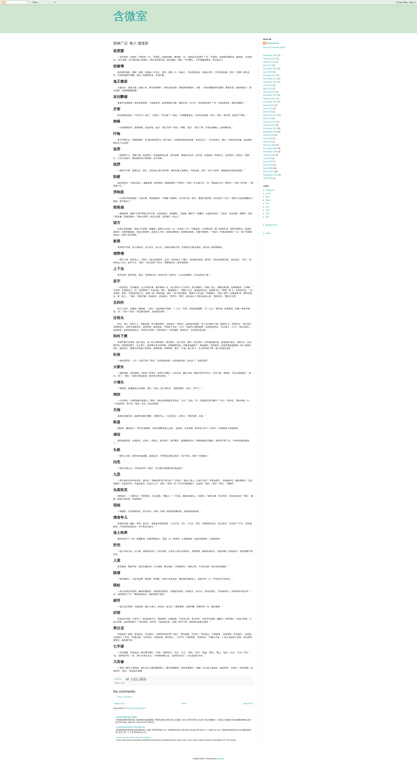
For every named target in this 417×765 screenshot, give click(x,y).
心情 (267, 210)
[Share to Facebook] (141, 679)
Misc (268, 197)
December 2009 (270, 128)
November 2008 (270, 152)
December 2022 (270, 55)
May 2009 (267, 142)
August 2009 (268, 135)
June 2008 (268, 161)
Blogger (220, 759)
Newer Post (119, 703)
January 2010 (269, 125)
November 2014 (270, 82)
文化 (267, 213)
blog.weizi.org (272, 43)
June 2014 (268, 85)
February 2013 (269, 98)
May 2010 (267, 118)
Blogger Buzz (271, 225)
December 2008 (270, 148)
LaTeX (268, 193)
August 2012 (268, 105)
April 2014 (267, 88)
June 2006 (268, 178)
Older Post (247, 703)
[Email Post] (127, 679)
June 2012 (268, 108)
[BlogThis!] (135, 679)
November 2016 (270, 68)
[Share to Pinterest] (144, 679)
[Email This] (132, 679)
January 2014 (269, 92)
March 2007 (268, 171)
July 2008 (267, 158)
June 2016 (268, 72)
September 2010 (270, 115)
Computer (270, 190)
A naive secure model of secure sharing (133, 737)
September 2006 (270, 175)
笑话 (122, 683)
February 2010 (269, 122)
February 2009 (269, 145)
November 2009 (270, 132)
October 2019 (269, 62)
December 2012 (270, 102)
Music (268, 200)
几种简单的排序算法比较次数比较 (130, 727)
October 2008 (269, 155)
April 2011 (267, 112)
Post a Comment (124, 697)
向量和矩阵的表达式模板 (126, 717)
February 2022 (269, 59)
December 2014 (270, 79)
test (267, 203)
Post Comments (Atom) (135, 708)
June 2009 (268, 138)
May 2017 (267, 65)
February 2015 (269, 75)
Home (184, 703)
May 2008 (267, 165)
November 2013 (270, 95)
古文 (267, 207)
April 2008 (267, 168)
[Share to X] (138, 679)
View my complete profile (274, 47)
